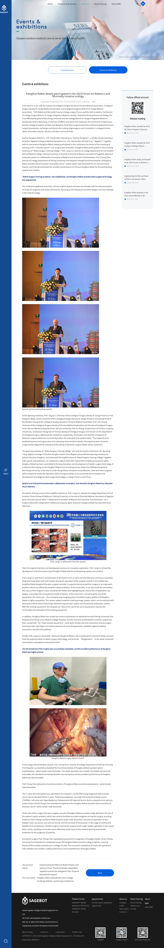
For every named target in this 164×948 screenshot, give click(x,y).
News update (138, 57)
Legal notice (60, 932)
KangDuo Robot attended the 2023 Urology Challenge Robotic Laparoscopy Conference (55, 879)
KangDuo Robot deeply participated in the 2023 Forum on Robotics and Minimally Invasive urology (137, 163)
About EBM (116, 4)
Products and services (67, 4)
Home (50, 4)
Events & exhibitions (151, 57)
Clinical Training (136, 902)
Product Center (78, 899)
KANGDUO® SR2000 (79, 902)
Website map (77, 932)
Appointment (97, 899)
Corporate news (67, 70)
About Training (100, 4)
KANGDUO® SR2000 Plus (81, 906)
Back (100, 873)
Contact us (123, 912)
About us (85, 4)
